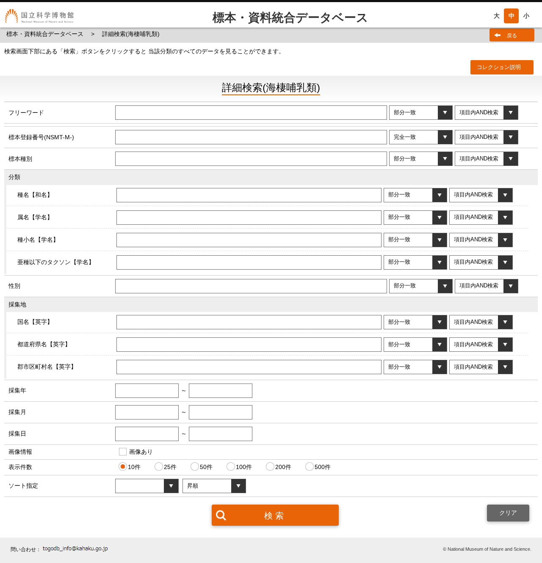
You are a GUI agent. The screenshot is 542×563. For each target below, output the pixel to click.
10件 (134, 467)
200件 (283, 467)
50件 (206, 467)
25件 (170, 467)
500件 (323, 467)
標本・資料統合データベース (45, 33)
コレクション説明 (499, 67)
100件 (244, 467)
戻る (512, 36)
